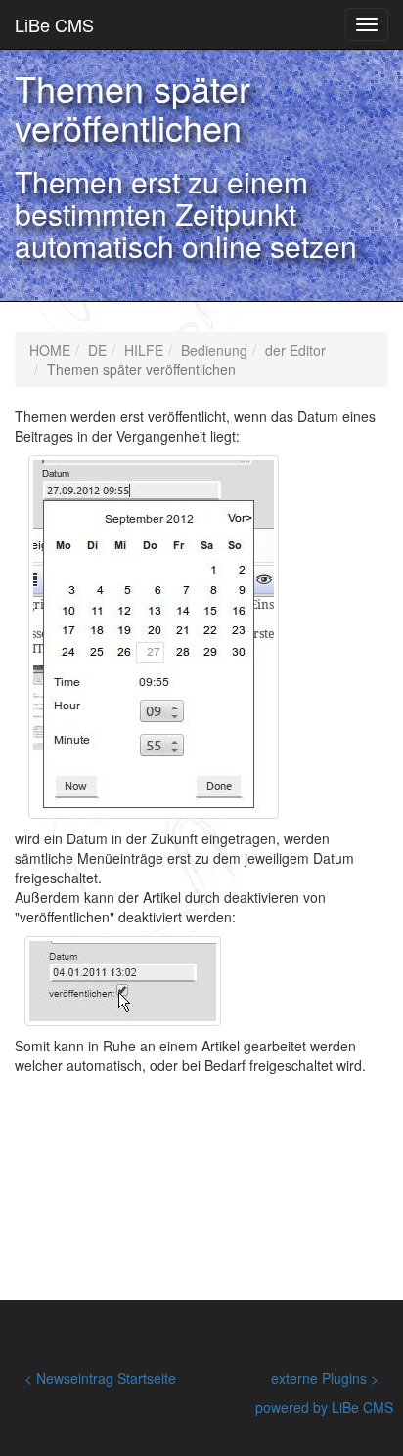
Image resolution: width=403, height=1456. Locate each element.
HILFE (143, 350)
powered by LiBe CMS (324, 1407)
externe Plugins (319, 1378)
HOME (49, 350)
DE (97, 350)
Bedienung (214, 350)
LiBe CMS (54, 24)
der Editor (295, 350)
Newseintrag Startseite (106, 1378)
